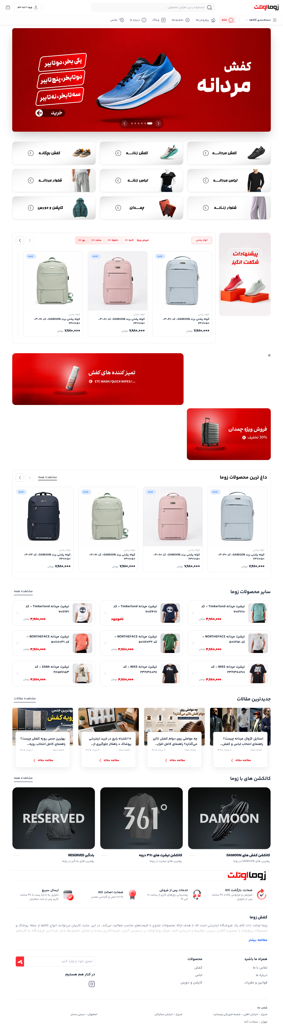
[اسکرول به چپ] (20, 240)
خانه (224, 20)
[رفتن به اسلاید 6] (132, 123)
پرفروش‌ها (202, 20)
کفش (198, 967)
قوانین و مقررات (255, 982)
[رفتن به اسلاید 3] (142, 123)
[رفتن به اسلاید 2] (145, 123)
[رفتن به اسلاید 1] (149, 123)
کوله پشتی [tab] (202, 240)
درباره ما (135, 20)
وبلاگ (155, 20)
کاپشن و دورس (191, 982)
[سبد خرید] (7, 7)
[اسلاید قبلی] (158, 123)
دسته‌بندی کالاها (260, 20)
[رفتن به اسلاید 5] (135, 123)
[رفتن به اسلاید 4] (138, 123)
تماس (113, 20)
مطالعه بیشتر (258, 940)
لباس (198, 975)
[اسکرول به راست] (30, 240)
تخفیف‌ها (177, 20)
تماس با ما (260, 967)
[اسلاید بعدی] (124, 123)
